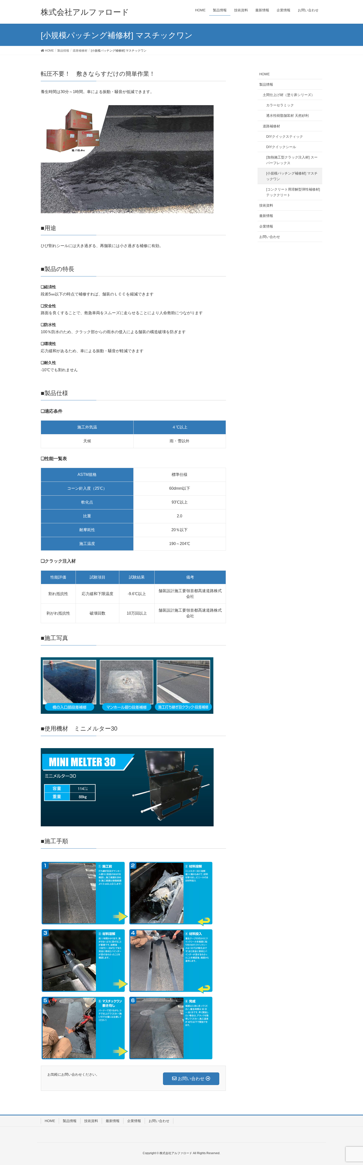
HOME (264, 74)
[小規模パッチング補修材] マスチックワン (292, 176)
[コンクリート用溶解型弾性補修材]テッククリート (293, 192)
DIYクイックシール (281, 147)
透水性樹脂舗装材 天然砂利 (287, 115)
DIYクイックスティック (284, 136)
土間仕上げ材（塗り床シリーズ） (289, 95)
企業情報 (266, 226)
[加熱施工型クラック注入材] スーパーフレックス (292, 160)
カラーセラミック (280, 105)
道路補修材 (271, 126)
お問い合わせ (269, 237)
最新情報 (266, 216)
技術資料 (266, 205)
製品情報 (266, 84)
